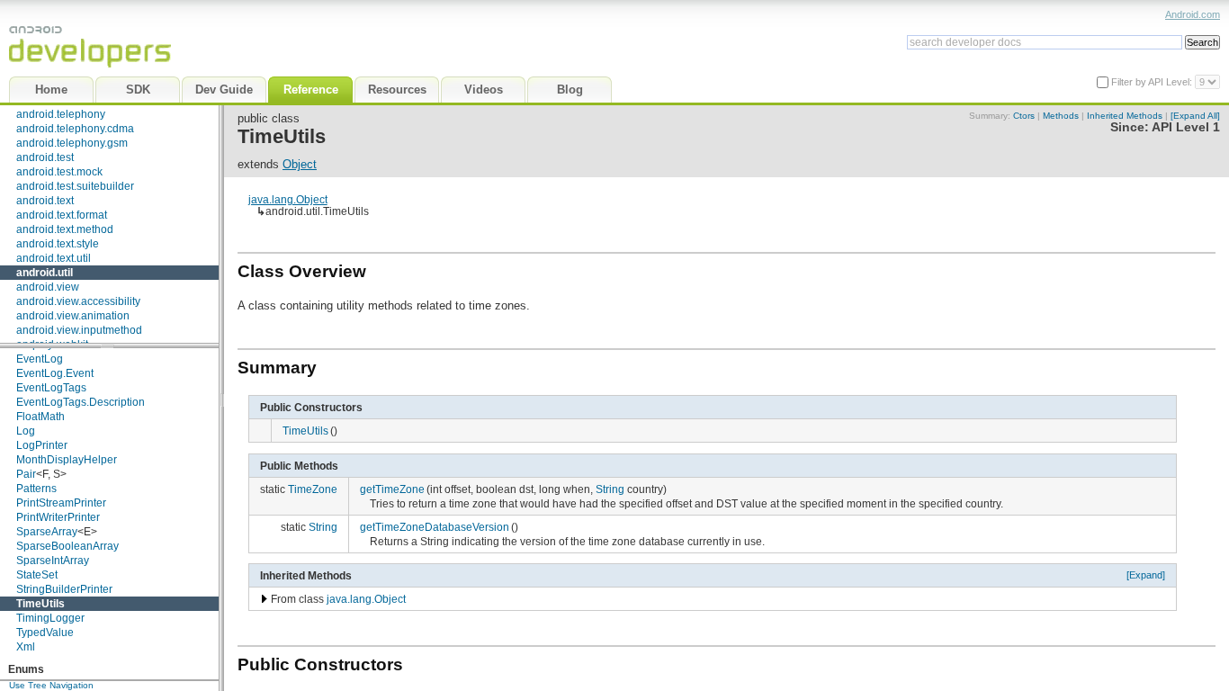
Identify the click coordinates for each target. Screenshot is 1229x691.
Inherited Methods (1124, 116)
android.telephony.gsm (72, 143)
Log (25, 431)
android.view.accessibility (78, 301)
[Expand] (1145, 575)
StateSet (37, 575)
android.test (45, 157)
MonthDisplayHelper (66, 459)
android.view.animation (73, 316)
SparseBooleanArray (67, 546)
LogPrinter (41, 445)
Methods (1061, 116)
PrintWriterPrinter (58, 517)
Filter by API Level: (1153, 81)
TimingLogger (50, 618)
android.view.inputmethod (79, 330)
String (610, 489)
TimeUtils (40, 603)
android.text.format (61, 215)
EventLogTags (51, 387)
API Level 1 (1186, 127)
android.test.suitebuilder (75, 186)
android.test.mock (59, 172)
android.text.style (57, 244)
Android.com (1192, 14)
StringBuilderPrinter (64, 589)
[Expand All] (1195, 116)
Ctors (1024, 116)
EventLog (39, 359)
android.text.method (64, 229)
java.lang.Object (287, 199)
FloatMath (40, 416)
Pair (26, 474)
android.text (45, 200)
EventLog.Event (55, 373)
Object (300, 164)
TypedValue (45, 632)
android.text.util (53, 258)
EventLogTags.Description (80, 402)
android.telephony (60, 114)
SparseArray (46, 531)
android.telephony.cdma (75, 128)
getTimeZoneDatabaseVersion (434, 527)
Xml (25, 647)
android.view (47, 287)
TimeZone (312, 489)
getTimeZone (392, 489)
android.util (44, 272)
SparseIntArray (52, 560)
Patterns (36, 488)
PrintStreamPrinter (61, 503)
